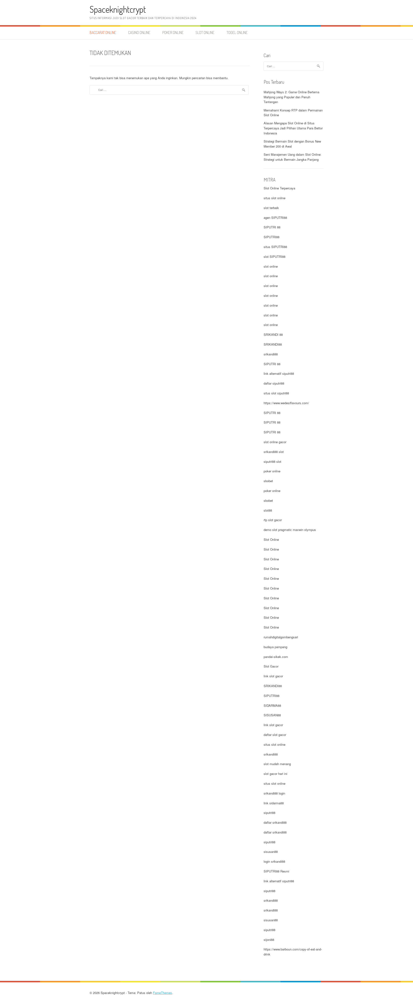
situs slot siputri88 (276, 393)
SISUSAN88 (272, 715)
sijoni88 (269, 939)
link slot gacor (273, 676)
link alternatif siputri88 (279, 373)
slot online (271, 266)
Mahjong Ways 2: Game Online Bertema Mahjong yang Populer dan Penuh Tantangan (291, 97)
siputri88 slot (272, 461)
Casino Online (139, 32)
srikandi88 (271, 354)
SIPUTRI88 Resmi (276, 871)
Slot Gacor (271, 666)
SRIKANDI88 (273, 344)
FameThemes (162, 992)
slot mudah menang (277, 764)
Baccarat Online (103, 32)
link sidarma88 (274, 803)
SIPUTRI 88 (272, 227)
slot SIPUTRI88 (274, 256)
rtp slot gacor (273, 520)
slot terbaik (271, 207)
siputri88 (269, 812)
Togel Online (237, 32)
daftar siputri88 (274, 383)
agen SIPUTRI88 (275, 217)
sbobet (268, 481)
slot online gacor (275, 442)
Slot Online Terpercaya (279, 188)
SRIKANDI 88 (273, 334)
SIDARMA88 (272, 705)
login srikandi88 (274, 861)
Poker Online (173, 32)
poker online (272, 471)
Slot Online (205, 32)
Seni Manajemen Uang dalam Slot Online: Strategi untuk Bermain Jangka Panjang (292, 157)
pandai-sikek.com (276, 656)
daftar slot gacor (275, 734)
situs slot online (274, 198)
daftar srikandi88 (275, 822)
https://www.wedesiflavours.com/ (286, 403)
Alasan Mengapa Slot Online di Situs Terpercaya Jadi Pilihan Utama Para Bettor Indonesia (293, 128)
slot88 (268, 510)
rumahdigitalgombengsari (281, 637)
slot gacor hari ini (275, 773)
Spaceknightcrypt (118, 9)
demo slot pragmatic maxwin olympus (290, 529)
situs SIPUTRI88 (275, 246)
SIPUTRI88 (271, 237)
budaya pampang (275, 647)
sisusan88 (271, 851)
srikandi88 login (274, 793)
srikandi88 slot (274, 451)
